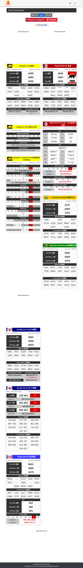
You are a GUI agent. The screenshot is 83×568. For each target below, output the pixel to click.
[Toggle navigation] (75, 3)
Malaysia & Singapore (36, 20)
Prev (36, 15)
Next (47, 15)
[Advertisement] (23, 47)
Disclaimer (36, 564)
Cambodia (52, 20)
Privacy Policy (45, 564)
